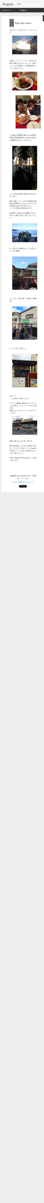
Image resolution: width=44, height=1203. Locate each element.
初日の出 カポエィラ (26, 482)
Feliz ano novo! (23, 23)
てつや (22, 478)
